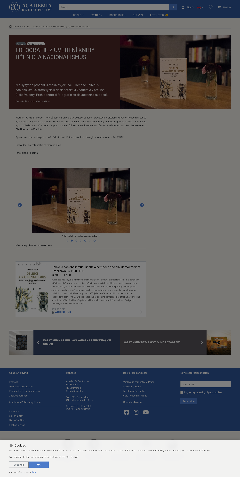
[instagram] (136, 412)
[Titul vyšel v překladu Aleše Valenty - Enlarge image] (81, 200)
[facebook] (126, 412)
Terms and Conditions (21, 386)
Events (25, 26)
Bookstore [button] (116, 14)
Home (16, 26)
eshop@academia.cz (81, 400)
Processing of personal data (24, 390)
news (35, 26)
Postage (13, 381)
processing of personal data (208, 392)
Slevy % (138, 14)
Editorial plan (16, 415)
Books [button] (77, 14)
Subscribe (189, 401)
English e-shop (17, 424)
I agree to (203, 392)
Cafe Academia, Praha (135, 395)
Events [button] (95, 14)
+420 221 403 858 (79, 396)
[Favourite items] (211, 7)
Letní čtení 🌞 (159, 14)
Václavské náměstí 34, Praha (138, 381)
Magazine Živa (16, 420)
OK (38, 464)
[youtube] (146, 412)
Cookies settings (18, 395)
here (34, 472)
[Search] (173, 7)
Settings (19, 464)
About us (14, 411)
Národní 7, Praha (132, 386)
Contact (71, 372)
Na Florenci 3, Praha (134, 390)
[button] (200, 7)
